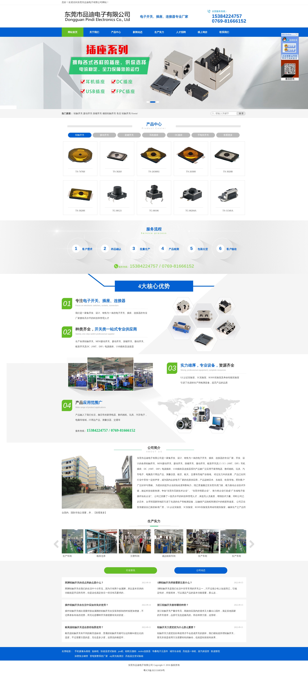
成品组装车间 (168, 556)
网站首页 (72, 32)
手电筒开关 (203, 135)
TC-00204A (190, 210)
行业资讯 (130, 570)
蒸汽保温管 (203, 651)
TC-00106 (154, 210)
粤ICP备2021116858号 (154, 670)
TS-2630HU (154, 171)
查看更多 (227, 135)
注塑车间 (134, 556)
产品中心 (116, 32)
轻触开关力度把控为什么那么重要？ (176, 627)
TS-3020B (228, 171)
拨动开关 (87, 113)
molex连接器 (144, 651)
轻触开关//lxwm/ (130, 113)
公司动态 (200, 570)
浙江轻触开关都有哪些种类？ (172, 605)
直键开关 (129, 135)
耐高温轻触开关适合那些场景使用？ (84, 627)
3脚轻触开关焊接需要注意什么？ (174, 582)
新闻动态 (137, 32)
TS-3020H (80, 210)
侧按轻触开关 (109, 113)
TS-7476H (80, 171)
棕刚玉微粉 (130, 651)
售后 (119, 113)
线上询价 (202, 32)
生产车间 (67, 556)
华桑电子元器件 (160, 651)
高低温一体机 (189, 651)
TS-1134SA (227, 210)
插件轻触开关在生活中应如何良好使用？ (86, 605)
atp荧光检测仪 (117, 656)
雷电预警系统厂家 (99, 656)
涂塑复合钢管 (81, 656)
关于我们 (94, 32)
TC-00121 (117, 210)
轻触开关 (78, 113)
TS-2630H (191, 171)
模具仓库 (101, 556)
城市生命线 (175, 651)
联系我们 (224, 32)
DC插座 (178, 135)
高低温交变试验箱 (134, 656)
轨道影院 (215, 651)
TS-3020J (117, 171)
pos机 (120, 651)
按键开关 (97, 113)
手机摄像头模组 (82, 651)
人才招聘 (181, 32)
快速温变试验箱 (108, 651)
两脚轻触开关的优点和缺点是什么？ (84, 582)
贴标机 (95, 651)
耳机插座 (153, 135)
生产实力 (159, 32)
